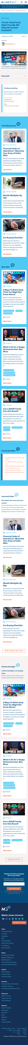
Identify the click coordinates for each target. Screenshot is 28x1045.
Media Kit (4, 1017)
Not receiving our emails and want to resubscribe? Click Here (14, 892)
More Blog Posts (14, 859)
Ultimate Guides (6, 976)
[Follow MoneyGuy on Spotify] (13, 919)
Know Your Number (7, 986)
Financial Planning (20, 10)
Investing (6, 106)
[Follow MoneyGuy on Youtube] (3, 919)
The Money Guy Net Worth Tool (10, 988)
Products (4, 981)
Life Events (19, 311)
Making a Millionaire (7, 957)
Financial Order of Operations (10, 984)
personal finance (14, 106)
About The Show (6, 1008)
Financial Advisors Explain (9, 964)
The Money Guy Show (7, 955)
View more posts (8, 98)
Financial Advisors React (8, 962)
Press (3, 1015)
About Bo (4, 1012)
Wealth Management (9, 375)
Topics (3, 929)
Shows (3, 953)
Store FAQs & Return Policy (18, 1031)
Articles (3, 969)
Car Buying (7, 427)
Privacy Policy (9, 1029)
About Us (4, 1005)
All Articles (10, 10)
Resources (4, 993)
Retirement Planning (9, 372)
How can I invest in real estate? (13, 470)
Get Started (7, 170)
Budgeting (4, 936)
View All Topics (5, 948)
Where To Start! (6, 996)
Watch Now (7, 321)
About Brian (5, 1010)
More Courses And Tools (14, 650)
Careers (3, 1019)
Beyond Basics (5, 972)
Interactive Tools (6, 998)
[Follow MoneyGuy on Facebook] (16, 919)
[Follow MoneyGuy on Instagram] (6, 919)
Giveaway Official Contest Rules (24, 1031)
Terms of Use (13, 1030)
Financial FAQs (5, 974)
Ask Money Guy (6, 960)
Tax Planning (5, 945)
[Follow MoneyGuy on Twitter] (19, 919)
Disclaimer (4, 1028)
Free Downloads (6, 1000)
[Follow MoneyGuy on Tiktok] (9, 919)
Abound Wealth (6, 1022)
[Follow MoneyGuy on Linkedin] (22, 919)
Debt (2, 938)
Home (3, 10)
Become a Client (19, 922)
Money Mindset (8, 313)
